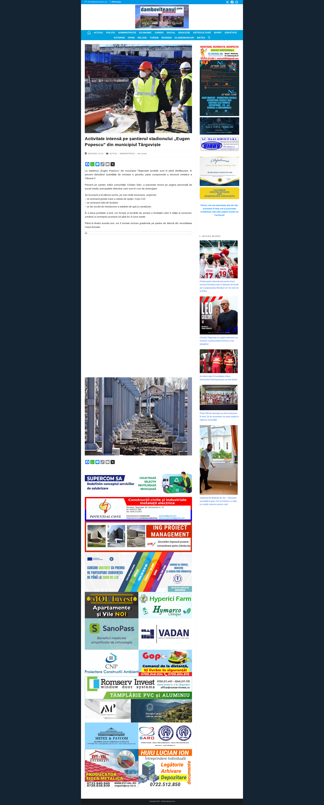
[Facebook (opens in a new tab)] (232, 2)
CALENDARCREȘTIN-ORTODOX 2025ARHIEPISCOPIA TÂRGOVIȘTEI (219, 193)
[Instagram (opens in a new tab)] (236, 2)
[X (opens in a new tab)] (227, 2)
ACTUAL (113, 154)
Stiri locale (142, 154)
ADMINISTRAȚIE (127, 154)
